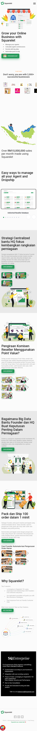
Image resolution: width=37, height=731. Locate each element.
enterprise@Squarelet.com (26, 692)
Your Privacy (31, 720)
